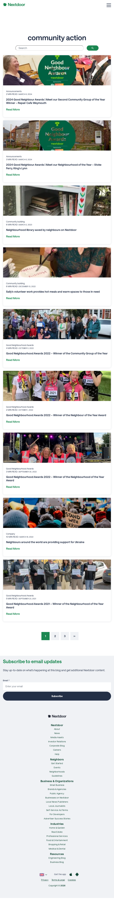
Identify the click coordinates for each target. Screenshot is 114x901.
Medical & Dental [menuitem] (57, 848)
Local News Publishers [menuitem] (57, 801)
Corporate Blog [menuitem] (57, 745)
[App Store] (71, 874)
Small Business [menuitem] (57, 785)
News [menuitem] (57, 733)
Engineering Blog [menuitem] (57, 858)
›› (74, 636)
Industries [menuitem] (57, 823)
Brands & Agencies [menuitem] (57, 789)
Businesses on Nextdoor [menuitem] (57, 797)
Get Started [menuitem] (57, 763)
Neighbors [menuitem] (57, 759)
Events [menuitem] (57, 767)
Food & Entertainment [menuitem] (57, 840)
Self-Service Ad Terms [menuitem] (57, 810)
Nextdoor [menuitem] (57, 725)
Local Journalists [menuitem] (57, 806)
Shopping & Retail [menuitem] (57, 844)
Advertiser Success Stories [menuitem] (57, 818)
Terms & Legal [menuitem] (58, 880)
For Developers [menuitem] (57, 814)
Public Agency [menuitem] (57, 793)
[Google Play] (77, 874)
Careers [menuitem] (57, 750)
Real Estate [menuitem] (57, 832)
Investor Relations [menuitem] (57, 741)
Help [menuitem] (57, 754)
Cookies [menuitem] (72, 880)
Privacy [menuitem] (45, 880)
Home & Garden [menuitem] (57, 827)
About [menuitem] (57, 729)
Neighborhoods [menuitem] (57, 771)
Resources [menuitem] (57, 854)
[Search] (93, 48)
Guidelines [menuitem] (57, 776)
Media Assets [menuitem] (57, 737)
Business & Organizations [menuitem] (57, 781)
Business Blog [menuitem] (57, 862)
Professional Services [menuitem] (57, 836)
